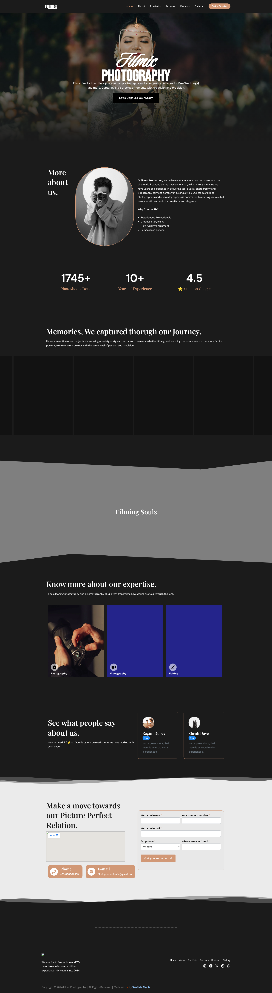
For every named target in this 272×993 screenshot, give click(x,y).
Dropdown (148, 841)
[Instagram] (205, 966)
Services (170, 6)
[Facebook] (210, 966)
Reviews (185, 6)
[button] (219, 6)
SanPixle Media (141, 987)
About (141, 6)
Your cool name (151, 815)
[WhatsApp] (228, 966)
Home (129, 6)
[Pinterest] (222, 966)
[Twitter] (216, 966)
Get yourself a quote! (158, 858)
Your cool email (151, 828)
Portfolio (155, 6)
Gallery (199, 6)
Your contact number (196, 815)
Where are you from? (196, 841)
